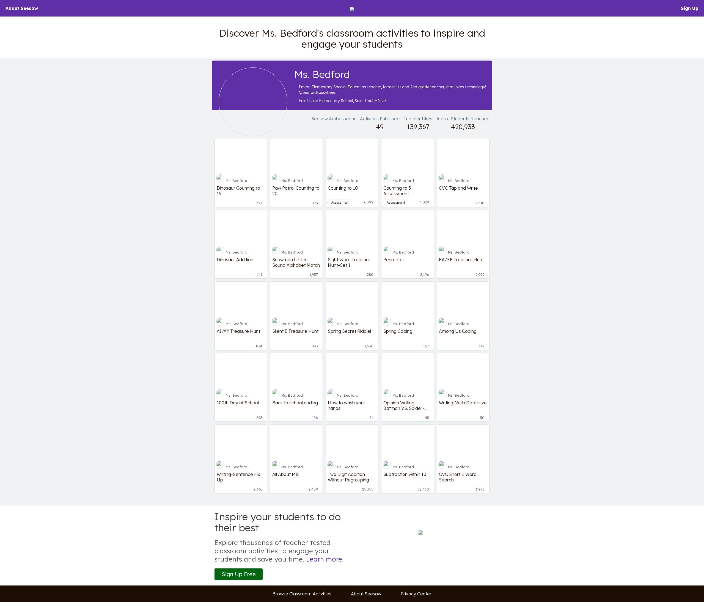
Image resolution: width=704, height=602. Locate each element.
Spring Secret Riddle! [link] (349, 331)
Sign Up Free (239, 574)
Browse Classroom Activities (302, 593)
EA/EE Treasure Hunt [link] (461, 259)
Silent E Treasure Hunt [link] (295, 331)
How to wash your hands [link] (346, 405)
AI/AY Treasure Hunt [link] (238, 331)
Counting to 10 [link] (343, 188)
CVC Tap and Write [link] (458, 188)
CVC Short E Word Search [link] (458, 477)
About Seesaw (22, 8)
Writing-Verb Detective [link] (463, 402)
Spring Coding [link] (397, 331)
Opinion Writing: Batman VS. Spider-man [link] (403, 405)
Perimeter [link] (393, 259)
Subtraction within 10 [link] (404, 474)
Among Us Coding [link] (458, 331)
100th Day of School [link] (238, 402)
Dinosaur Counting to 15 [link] (238, 190)
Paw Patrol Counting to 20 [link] (296, 190)
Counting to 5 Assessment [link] (397, 190)
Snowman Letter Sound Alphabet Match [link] (296, 262)
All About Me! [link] (285, 474)
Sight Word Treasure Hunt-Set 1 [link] (349, 262)
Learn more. (324, 559)
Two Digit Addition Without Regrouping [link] (348, 477)
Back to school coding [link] (295, 402)
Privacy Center (416, 593)
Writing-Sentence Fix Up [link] (238, 477)
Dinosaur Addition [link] (235, 259)
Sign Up (689, 8)
